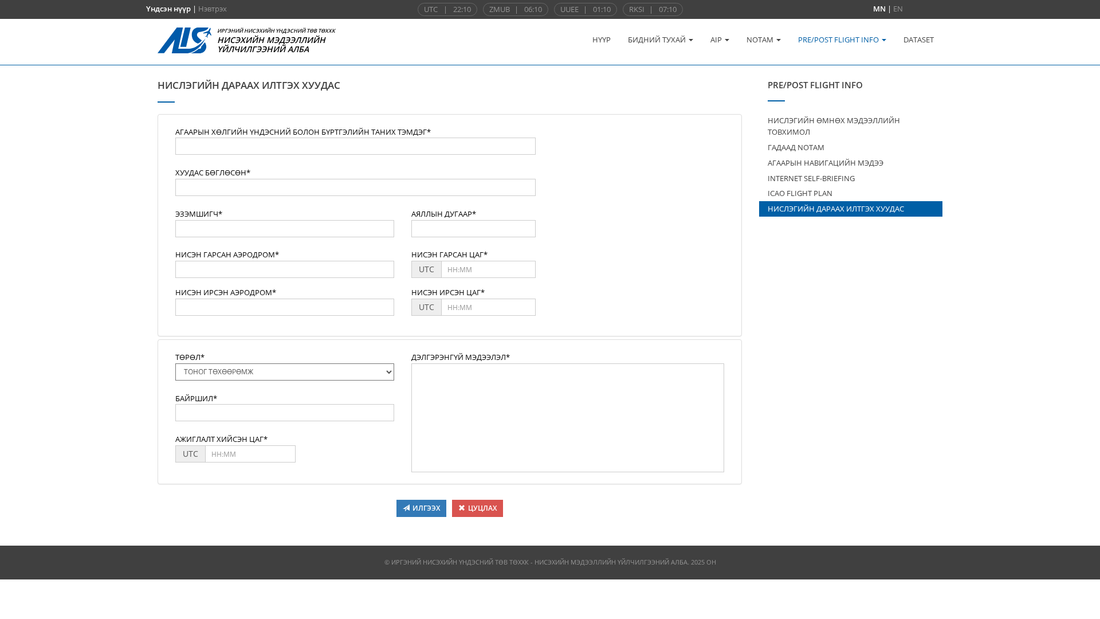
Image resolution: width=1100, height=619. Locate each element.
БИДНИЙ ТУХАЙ (658, 39)
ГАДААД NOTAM (796, 147)
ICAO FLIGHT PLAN (800, 193)
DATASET (918, 39)
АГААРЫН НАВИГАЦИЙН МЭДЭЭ (825, 163)
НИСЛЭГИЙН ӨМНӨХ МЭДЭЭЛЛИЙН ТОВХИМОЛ (834, 126)
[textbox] (355, 146)
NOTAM (761, 39)
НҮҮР (601, 39)
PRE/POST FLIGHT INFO (839, 39)
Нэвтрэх (212, 8)
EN (898, 8)
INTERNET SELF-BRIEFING (811, 178)
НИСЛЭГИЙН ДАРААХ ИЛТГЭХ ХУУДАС (836, 208)
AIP (717, 39)
